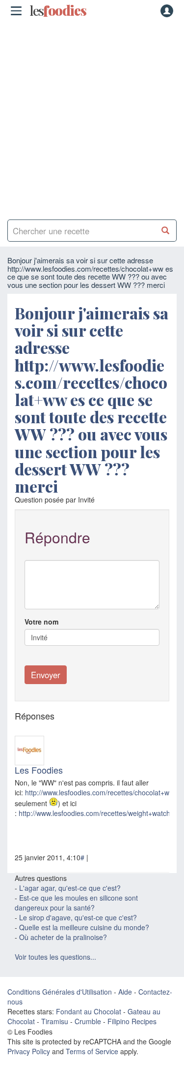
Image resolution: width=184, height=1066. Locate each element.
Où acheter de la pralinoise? (63, 937)
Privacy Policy (28, 1051)
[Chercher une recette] (166, 230)
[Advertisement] (92, 117)
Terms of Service (92, 1051)
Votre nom (41, 622)
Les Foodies (39, 769)
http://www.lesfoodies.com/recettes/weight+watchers (99, 813)
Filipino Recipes (132, 1021)
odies (57, 10)
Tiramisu (54, 1021)
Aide (125, 992)
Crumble (88, 1021)
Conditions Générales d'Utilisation (59, 992)
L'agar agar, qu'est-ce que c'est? (70, 888)
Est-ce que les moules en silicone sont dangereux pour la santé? (76, 902)
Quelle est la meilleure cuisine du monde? (84, 927)
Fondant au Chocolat (88, 1011)
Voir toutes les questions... (55, 957)
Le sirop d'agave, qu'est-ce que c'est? (78, 917)
